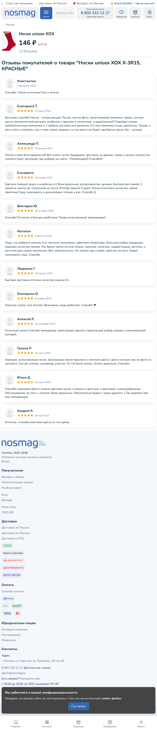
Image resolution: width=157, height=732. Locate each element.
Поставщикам (11, 635)
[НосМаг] (20, 13)
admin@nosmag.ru (14, 673)
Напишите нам (30, 679)
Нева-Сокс (9, 507)
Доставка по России (52, 3)
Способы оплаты (13, 591)
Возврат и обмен (13, 477)
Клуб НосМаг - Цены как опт (134, 3)
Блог (5, 495)
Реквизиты (9, 640)
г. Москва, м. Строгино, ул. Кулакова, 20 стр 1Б (33, 661)
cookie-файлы (111, 698)
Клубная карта (11, 488)
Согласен (78, 706)
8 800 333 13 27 (12, 668)
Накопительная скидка (17, 482)
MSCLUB (7, 512)
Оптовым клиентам (14, 629)
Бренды (7, 500)
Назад (10, 25)
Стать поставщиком (19, 3)
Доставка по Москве (16, 533)
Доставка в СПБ (13, 538)
